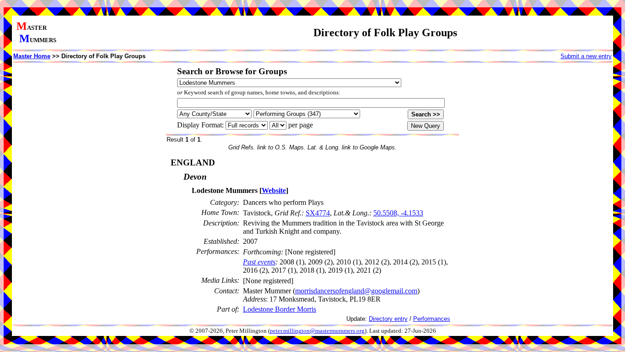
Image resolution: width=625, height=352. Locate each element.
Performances (431, 318)
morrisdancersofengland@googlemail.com (356, 291)
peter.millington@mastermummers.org (317, 331)
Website (274, 190)
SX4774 (318, 213)
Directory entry (388, 318)
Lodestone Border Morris (279, 309)
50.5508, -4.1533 (398, 213)
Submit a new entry (586, 56)
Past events (259, 262)
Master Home (31, 56)
